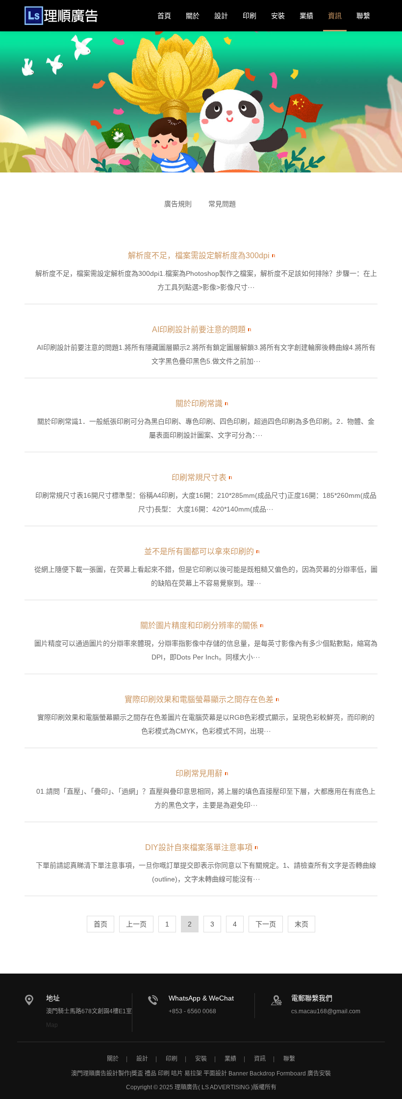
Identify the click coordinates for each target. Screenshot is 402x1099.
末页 (301, 924)
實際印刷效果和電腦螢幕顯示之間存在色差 (199, 699)
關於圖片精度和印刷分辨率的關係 (199, 625)
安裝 (278, 16)
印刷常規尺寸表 (199, 477)
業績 (306, 16)
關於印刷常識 (199, 403)
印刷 (249, 16)
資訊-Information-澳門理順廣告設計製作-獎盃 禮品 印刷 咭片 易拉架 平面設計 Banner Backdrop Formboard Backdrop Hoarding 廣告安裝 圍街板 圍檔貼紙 (61, 15)
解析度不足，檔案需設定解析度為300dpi (199, 255)
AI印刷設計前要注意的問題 (199, 329)
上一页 (136, 924)
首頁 (164, 16)
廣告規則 (178, 204)
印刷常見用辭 (199, 773)
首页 (100, 924)
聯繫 (363, 16)
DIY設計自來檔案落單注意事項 (198, 847)
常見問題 (222, 204)
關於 (193, 16)
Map (52, 1025)
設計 (221, 16)
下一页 (265, 924)
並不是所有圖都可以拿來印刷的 (199, 551)
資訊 (335, 16)
